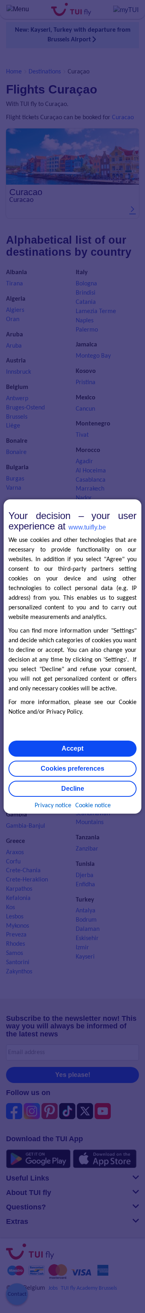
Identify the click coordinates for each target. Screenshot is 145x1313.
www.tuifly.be (87, 527)
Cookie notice (93, 805)
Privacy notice (53, 805)
